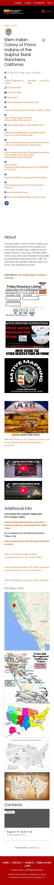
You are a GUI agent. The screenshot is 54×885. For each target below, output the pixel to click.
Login (27, 3)
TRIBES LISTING (43, 862)
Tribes (18, 3)
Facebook (39, 3)
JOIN (28, 865)
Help (50, 3)
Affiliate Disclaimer (34, 870)
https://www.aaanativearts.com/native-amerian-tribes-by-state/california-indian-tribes (26, 525)
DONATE (29, 862)
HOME (6, 862)
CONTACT (17, 862)
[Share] (43, 40)
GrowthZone (33, 847)
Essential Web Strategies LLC (33, 877)
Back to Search (10, 25)
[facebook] (6, 203)
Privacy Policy (17, 870)
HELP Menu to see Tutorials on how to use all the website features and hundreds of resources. (27, 442)
